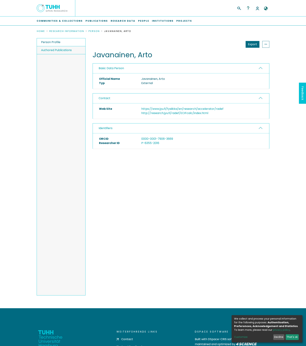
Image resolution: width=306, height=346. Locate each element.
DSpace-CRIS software (224, 339)
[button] (266, 8)
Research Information (66, 31)
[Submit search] (239, 8)
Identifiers (105, 128)
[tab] (181, 68)
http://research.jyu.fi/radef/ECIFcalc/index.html (174, 113)
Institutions (163, 21)
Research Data (123, 21)
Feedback (303, 93)
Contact (104, 98)
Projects (184, 21)
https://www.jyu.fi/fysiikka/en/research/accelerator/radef (182, 109)
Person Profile (50, 42)
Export (252, 44)
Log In (257, 8)
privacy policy (281, 330)
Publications (97, 21)
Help (248, 8)
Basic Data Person (111, 68)
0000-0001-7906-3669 (157, 139)
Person (94, 31)
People (143, 21)
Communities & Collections (60, 21)
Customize (241, 337)
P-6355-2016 (150, 143)
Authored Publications (56, 50)
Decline (278, 337)
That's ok (292, 337)
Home (41, 31)
